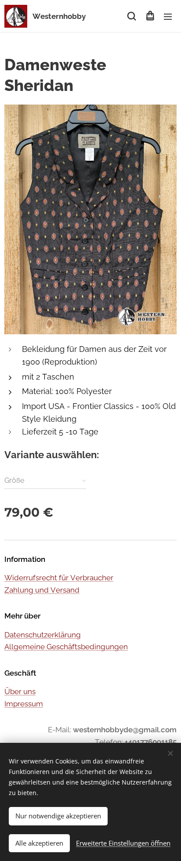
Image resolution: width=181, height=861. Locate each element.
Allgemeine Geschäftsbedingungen (66, 646)
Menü (168, 16)
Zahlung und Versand (42, 590)
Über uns (20, 691)
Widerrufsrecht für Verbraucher (58, 577)
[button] (131, 16)
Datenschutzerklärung (42, 634)
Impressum (23, 703)
